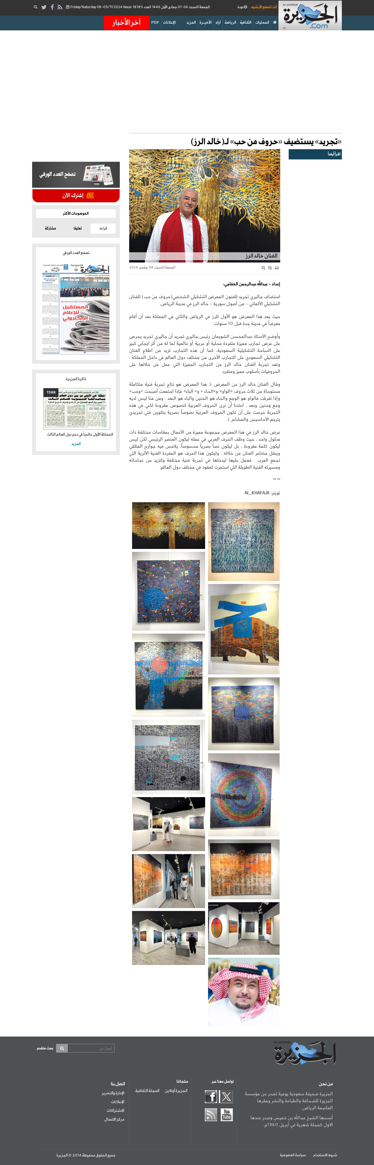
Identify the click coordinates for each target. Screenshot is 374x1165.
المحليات (262, 23)
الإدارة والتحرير (113, 1093)
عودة (241, 7)
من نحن (326, 1084)
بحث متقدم (45, 1048)
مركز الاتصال (114, 1119)
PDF (155, 23)
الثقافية (245, 23)
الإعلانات (169, 23)
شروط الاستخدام (325, 1155)
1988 (51, 392)
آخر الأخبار (126, 22)
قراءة (103, 228)
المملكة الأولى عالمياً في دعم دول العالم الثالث (80, 435)
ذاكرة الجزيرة (76, 379)
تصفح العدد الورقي (76, 253)
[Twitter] (44, 7)
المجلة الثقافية (147, 1091)
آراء (218, 23)
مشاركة (50, 228)
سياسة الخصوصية (293, 1155)
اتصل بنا (118, 1084)
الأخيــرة (206, 23)
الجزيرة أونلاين (176, 1091)
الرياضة (230, 23)
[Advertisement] (187, 80)
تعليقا (78, 228)
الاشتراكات (115, 1111)
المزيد (191, 23)
